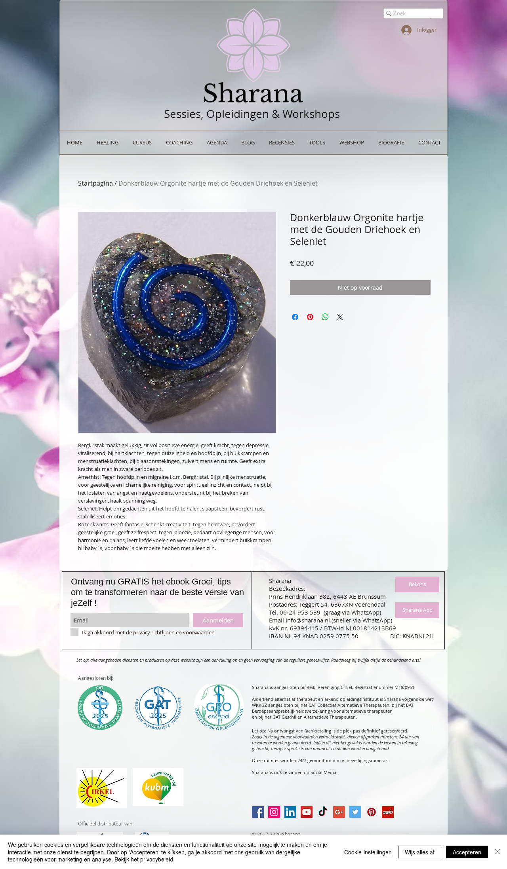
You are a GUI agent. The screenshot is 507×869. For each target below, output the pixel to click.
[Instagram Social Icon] (274, 812)
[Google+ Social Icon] (339, 812)
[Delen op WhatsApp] (325, 317)
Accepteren (467, 852)
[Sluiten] (497, 852)
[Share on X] (340, 317)
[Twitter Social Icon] (355, 812)
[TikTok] (323, 812)
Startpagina (95, 183)
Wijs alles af (420, 852)
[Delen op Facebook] (295, 317)
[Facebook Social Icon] (258, 812)
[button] (431, 18)
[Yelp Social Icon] (388, 812)
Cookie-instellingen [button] (368, 852)
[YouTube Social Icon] (307, 812)
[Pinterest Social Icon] (371, 812)
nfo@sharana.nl (308, 620)
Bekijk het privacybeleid (143, 859)
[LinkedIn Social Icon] (290, 812)
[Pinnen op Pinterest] (310, 317)
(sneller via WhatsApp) (362, 620)
